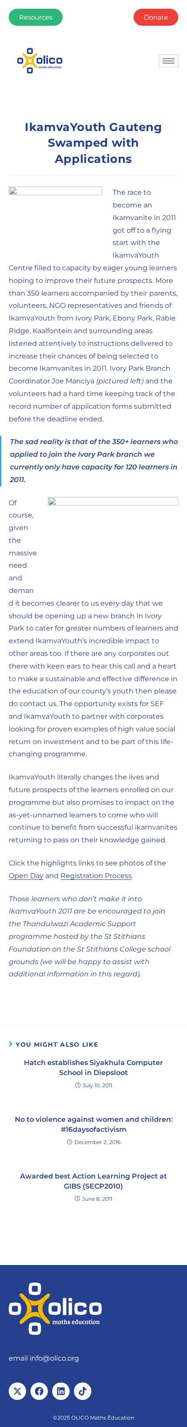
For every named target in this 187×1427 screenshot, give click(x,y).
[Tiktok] (82, 1391)
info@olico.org (54, 1358)
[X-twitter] (17, 1391)
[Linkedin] (61, 1391)
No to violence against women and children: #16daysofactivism (94, 1124)
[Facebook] (39, 1391)
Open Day (26, 876)
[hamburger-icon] (168, 61)
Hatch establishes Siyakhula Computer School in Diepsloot (93, 1067)
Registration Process (96, 876)
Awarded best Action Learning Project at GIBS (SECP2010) (93, 1181)
